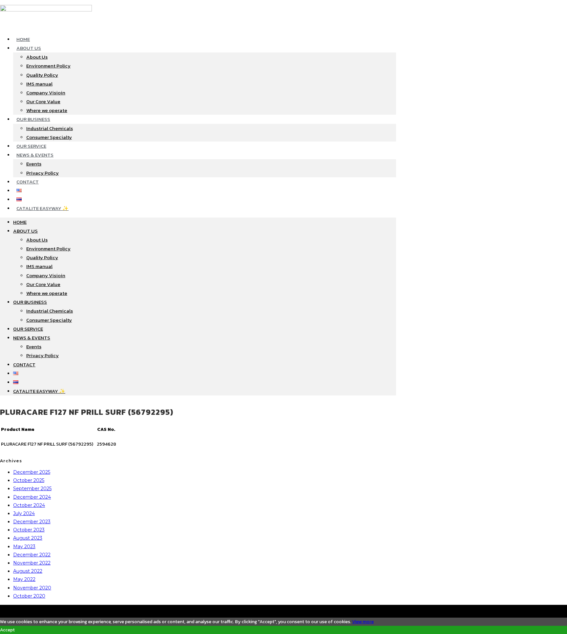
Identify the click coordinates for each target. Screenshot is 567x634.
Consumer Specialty (49, 137)
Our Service (31, 146)
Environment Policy (48, 65)
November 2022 (32, 563)
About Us (28, 48)
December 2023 (32, 522)
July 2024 (24, 513)
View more (363, 621)
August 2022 (27, 571)
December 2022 (32, 555)
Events (33, 163)
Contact (27, 181)
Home (23, 39)
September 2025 (32, 488)
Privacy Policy (42, 173)
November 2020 (32, 588)
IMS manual (39, 83)
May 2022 (24, 579)
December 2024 (32, 497)
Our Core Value (43, 101)
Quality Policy (42, 75)
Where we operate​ (46, 110)
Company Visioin (45, 92)
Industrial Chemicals (49, 128)
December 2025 (31, 472)
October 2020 (29, 596)
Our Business (33, 119)
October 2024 (29, 505)
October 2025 (28, 480)
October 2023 (29, 530)
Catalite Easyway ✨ (42, 208)
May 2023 (24, 546)
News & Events (34, 155)
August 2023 (27, 538)
